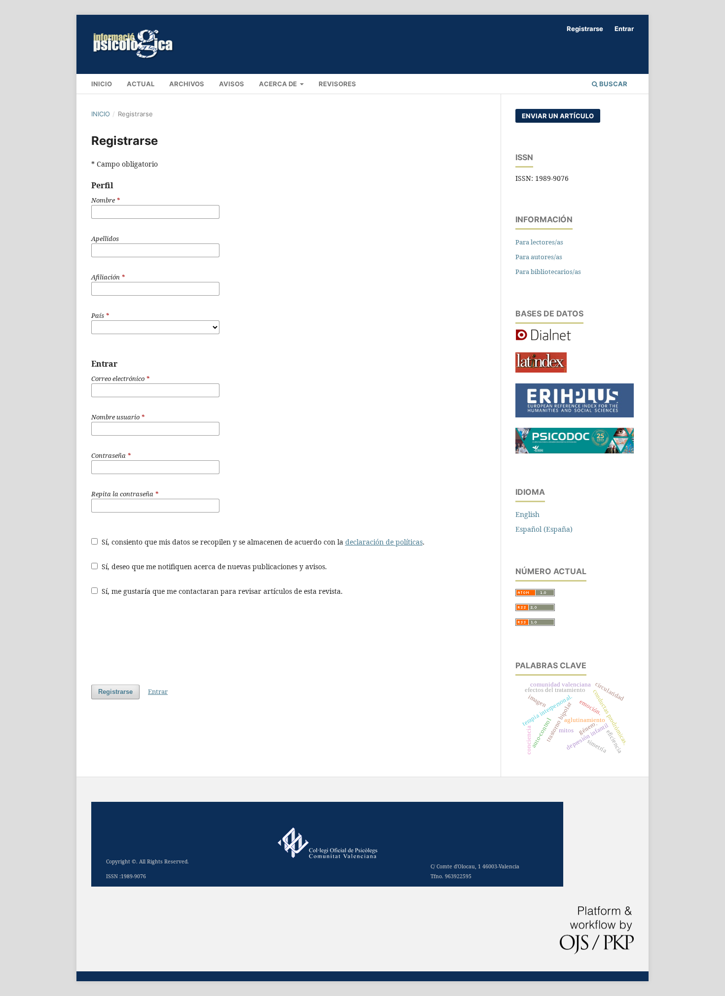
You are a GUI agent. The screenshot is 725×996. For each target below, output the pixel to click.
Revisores (337, 84)
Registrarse (585, 29)
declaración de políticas (384, 542)
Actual (140, 84)
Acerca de (278, 84)
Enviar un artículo (558, 116)
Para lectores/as (539, 242)
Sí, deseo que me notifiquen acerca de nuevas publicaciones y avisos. (213, 566)
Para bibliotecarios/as (548, 271)
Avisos (231, 84)
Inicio (100, 114)
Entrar (624, 29)
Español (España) (544, 529)
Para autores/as (538, 256)
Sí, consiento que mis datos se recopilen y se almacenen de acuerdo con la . (262, 542)
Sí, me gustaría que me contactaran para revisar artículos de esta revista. (221, 591)
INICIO (101, 84)
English (527, 514)
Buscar (612, 84)
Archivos (186, 84)
